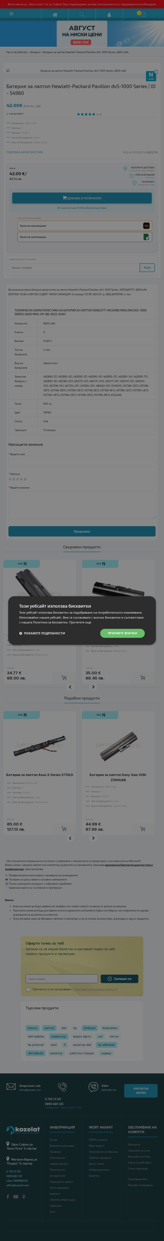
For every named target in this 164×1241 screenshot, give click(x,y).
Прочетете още (80, 622)
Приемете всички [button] (122, 633)
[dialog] (82, 620)
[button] (42, 633)
